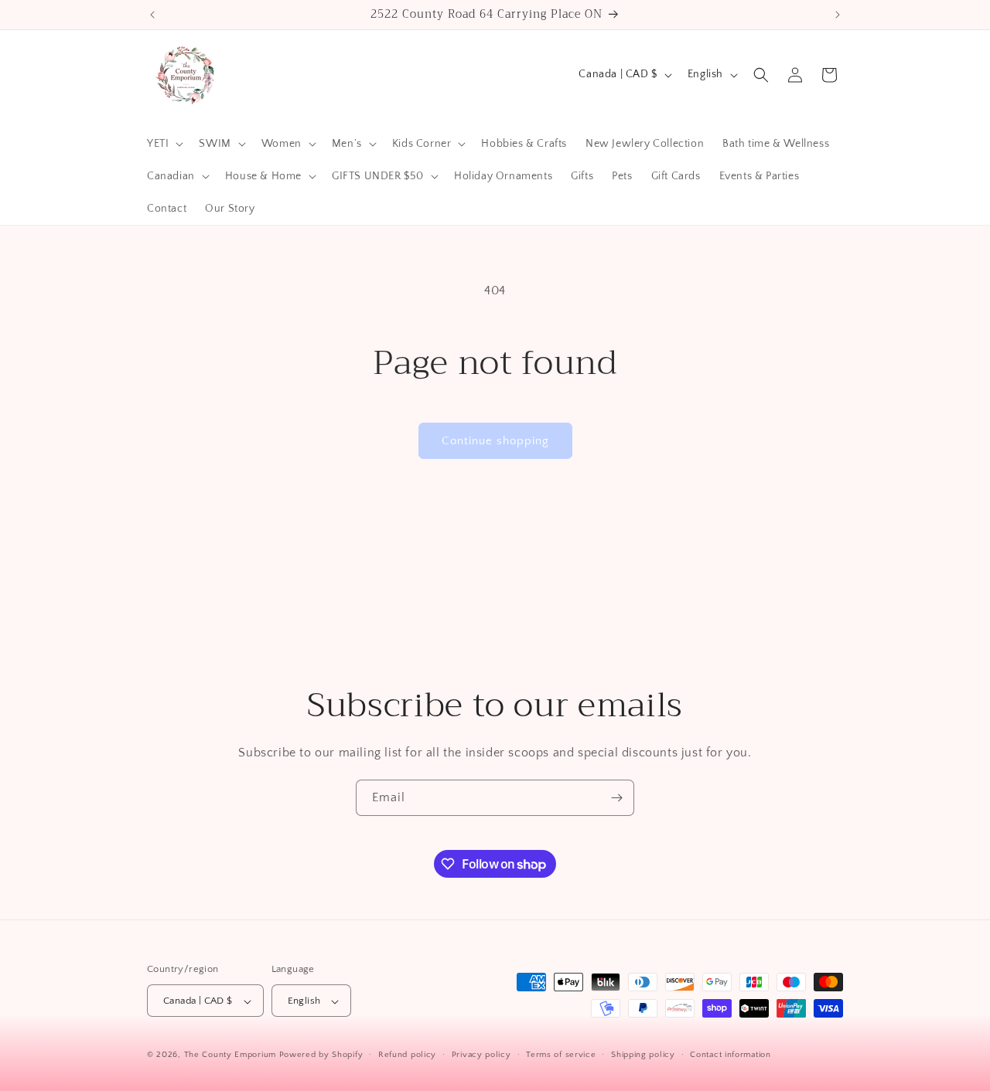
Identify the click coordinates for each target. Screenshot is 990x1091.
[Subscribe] (616, 798)
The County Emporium (231, 1055)
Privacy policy (481, 1054)
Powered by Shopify (321, 1055)
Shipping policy (643, 1054)
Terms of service (561, 1054)
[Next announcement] (838, 14)
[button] (163, 143)
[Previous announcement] (152, 14)
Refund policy (407, 1054)
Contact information (730, 1054)
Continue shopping (495, 440)
